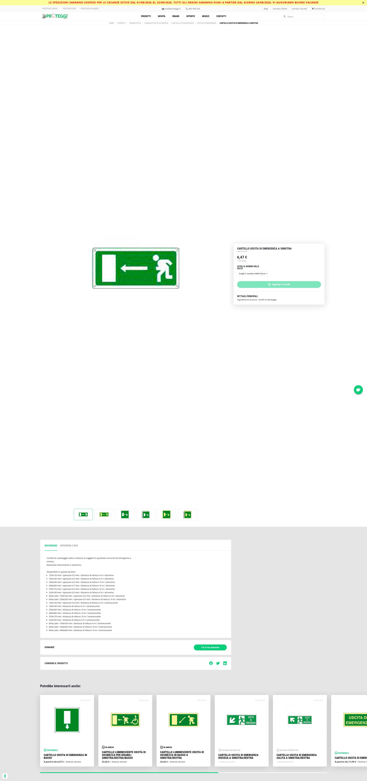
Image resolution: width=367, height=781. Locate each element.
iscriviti (295, 9)
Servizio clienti (280, 9)
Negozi (205, 16)
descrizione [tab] (51, 545)
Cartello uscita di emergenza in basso (65, 756)
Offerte (190, 16)
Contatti (221, 16)
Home (111, 23)
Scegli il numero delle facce (252, 273)
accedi (304, 9)
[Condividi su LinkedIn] (225, 664)
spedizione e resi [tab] (69, 545)
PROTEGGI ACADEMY (90, 9)
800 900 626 (194, 9)
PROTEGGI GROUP (50, 9)
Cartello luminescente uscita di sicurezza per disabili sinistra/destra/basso (124, 755)
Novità (161, 16)
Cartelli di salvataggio (183, 23)
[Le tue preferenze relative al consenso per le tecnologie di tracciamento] (5, 776)
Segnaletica (135, 23)
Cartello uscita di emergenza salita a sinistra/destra (297, 756)
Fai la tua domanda (210, 647)
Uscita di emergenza (206, 23)
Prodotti (146, 16)
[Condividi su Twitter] (218, 664)
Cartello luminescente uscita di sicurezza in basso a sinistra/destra (182, 755)
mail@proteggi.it (173, 9)
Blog (266, 9)
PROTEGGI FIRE (69, 9)
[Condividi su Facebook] (211, 664)
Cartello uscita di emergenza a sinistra (239, 23)
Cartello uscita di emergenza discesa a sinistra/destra (238, 756)
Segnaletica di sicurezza (156, 23)
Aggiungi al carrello (281, 284)
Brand (175, 16)
